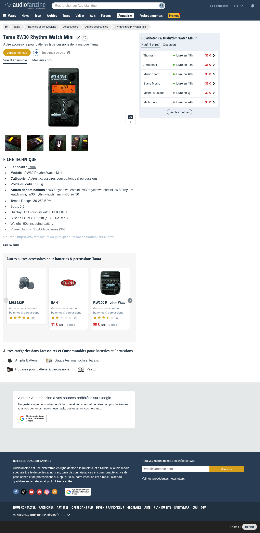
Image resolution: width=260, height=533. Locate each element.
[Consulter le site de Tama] (77, 38)
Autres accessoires (96, 26)
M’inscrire (227, 469)
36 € (208, 55)
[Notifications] (252, 5)
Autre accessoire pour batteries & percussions (36, 44)
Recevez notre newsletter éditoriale (168, 461)
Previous (6, 300)
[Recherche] (162, 6)
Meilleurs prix (42, 60)
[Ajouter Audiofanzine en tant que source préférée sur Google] (32, 418)
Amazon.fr (150, 64)
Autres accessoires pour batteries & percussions (63, 178)
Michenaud (150, 102)
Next (130, 300)
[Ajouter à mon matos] (84, 37)
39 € (208, 92)
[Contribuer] (36, 52)
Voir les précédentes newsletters (163, 478)
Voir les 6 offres (180, 112)
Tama (17, 26)
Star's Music (151, 83)
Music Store (151, 74)
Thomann (149, 55)
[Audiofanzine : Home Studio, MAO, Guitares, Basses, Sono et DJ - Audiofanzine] (25, 5)
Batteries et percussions (41, 26)
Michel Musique (153, 92)
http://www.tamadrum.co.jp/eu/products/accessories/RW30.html (65, 237)
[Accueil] (6, 27)
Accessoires (70, 26)
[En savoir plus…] (68, 52)
